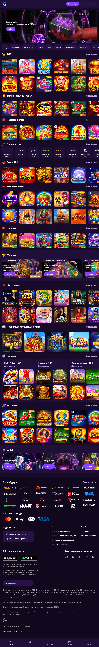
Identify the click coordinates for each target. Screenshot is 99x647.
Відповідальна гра (59, 544)
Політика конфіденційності (63, 540)
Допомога (85, 531)
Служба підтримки (88, 527)
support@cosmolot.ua (17, 534)
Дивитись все (9, 366)
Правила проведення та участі (64, 536)
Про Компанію (58, 527)
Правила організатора (61, 531)
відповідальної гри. (75, 602)
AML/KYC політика (88, 536)
